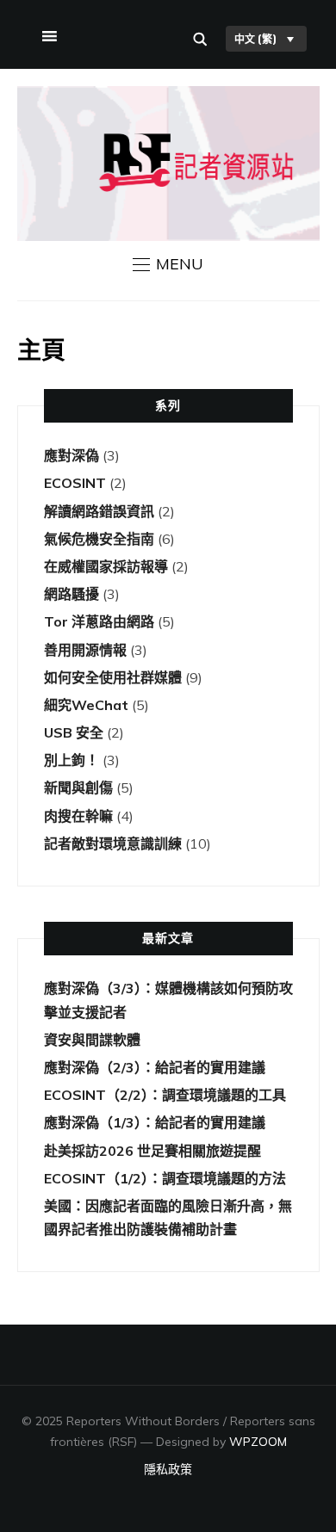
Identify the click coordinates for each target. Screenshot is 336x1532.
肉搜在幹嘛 (78, 816)
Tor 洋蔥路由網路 (99, 621)
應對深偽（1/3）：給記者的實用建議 (154, 1122)
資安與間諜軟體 (92, 1039)
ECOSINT (75, 482)
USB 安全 (73, 732)
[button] (168, 264)
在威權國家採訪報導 (106, 566)
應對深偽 (71, 455)
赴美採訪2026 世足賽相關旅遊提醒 (152, 1150)
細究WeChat (86, 704)
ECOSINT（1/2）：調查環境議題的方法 (165, 1178)
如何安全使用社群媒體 (113, 677)
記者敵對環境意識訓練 (113, 843)
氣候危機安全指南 (99, 538)
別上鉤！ (71, 760)
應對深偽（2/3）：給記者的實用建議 (154, 1067)
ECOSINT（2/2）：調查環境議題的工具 (165, 1094)
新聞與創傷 (78, 787)
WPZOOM (258, 1441)
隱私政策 (168, 1469)
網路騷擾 (71, 593)
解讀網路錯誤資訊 (99, 511)
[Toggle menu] (47, 32)
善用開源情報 (85, 649)
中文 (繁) (255, 38)
